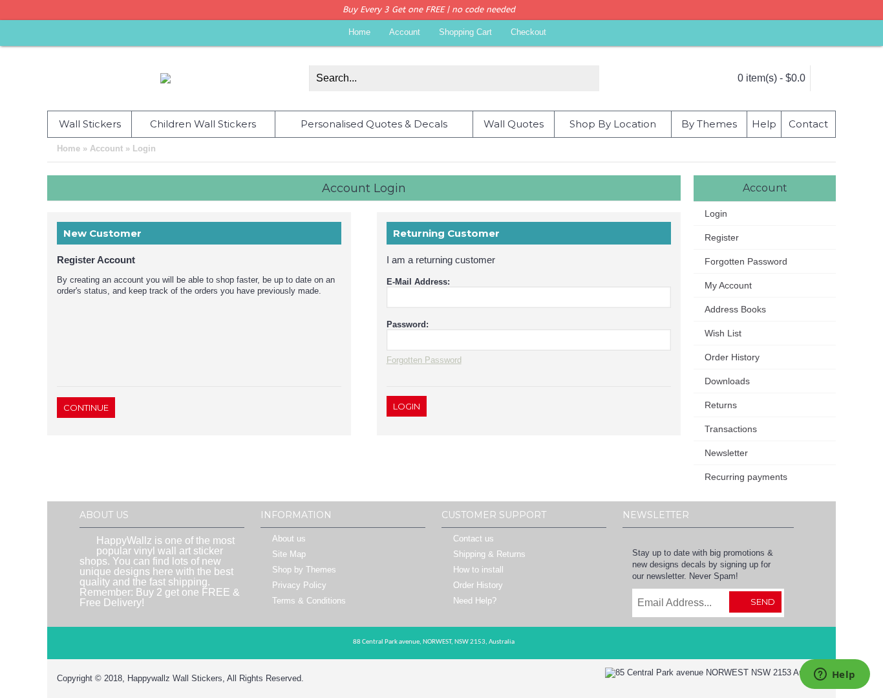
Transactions (731, 429)
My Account (728, 285)
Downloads (727, 381)
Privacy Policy (299, 585)
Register (722, 237)
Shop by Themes (304, 569)
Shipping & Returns (489, 554)
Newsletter (726, 453)
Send (762, 601)
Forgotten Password (746, 261)
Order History (732, 357)
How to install (478, 569)
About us (289, 538)
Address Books (735, 309)
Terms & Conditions (309, 600)
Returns (721, 405)
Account (106, 148)
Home (68, 148)
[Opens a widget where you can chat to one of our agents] (834, 675)
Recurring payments (746, 477)
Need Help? (474, 600)
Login (144, 148)
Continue (86, 407)
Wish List (723, 333)
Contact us (473, 538)
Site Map (289, 554)
